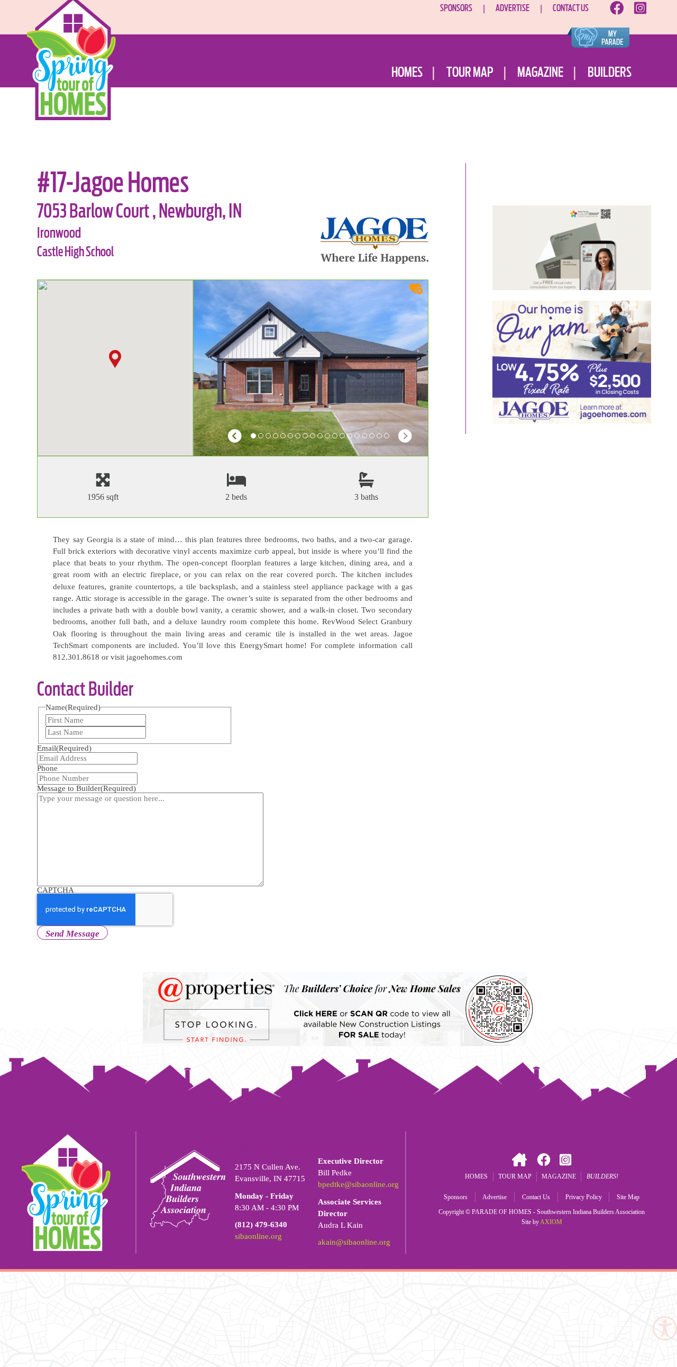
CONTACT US (571, 7)
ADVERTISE (512, 7)
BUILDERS (610, 72)
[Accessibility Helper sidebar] (664, 1328)
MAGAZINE (540, 72)
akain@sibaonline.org (354, 1242)
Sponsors (456, 1197)
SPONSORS (456, 7)
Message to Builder (86, 788)
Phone (47, 768)
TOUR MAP (469, 72)
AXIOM (551, 1222)
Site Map (628, 1197)
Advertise (494, 1197)
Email (64, 748)
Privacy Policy (583, 1197)
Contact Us (536, 1197)
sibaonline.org (258, 1236)
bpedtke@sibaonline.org (358, 1184)
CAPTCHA (55, 890)
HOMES (407, 72)
